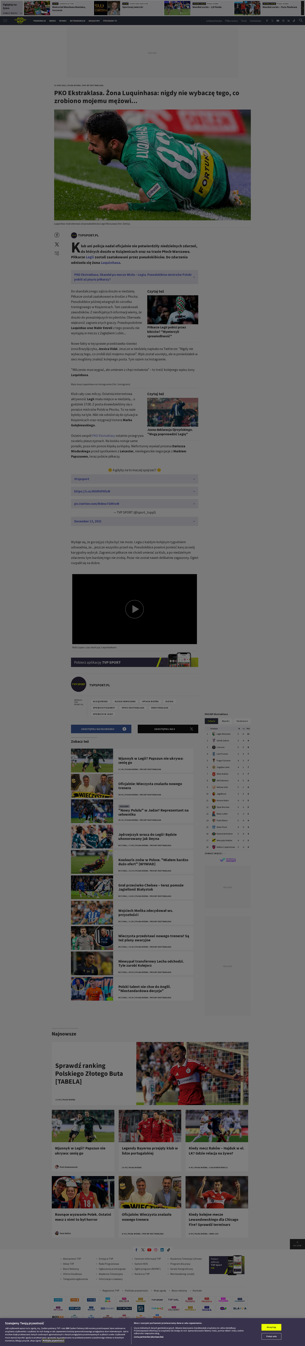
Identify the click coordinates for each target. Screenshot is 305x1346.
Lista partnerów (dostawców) (148, 1337)
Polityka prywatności (53, 1340)
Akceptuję (271, 1327)
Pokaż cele (271, 1336)
